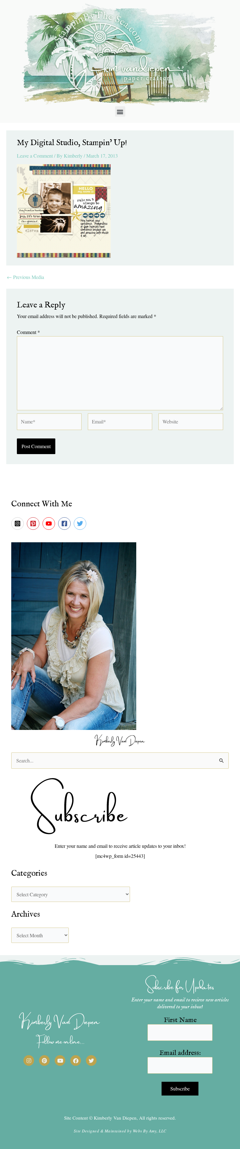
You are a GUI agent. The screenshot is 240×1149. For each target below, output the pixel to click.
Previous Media (25, 277)
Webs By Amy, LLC (150, 1131)
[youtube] (49, 523)
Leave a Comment (35, 155)
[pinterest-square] (34, 523)
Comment (28, 332)
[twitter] (81, 523)
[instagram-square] (18, 523)
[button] (120, 111)
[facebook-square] (65, 523)
